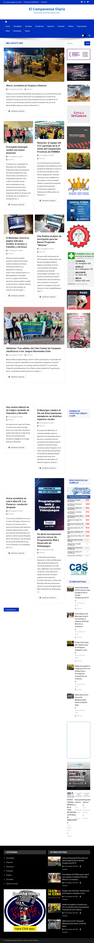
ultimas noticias (12, 884)
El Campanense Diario (47, 9)
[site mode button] (84, 35)
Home (8, 26)
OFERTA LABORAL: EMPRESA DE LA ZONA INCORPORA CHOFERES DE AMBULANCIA (70, 810)
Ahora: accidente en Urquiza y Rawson (26, 85)
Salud (8, 31)
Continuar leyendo (17, 111)
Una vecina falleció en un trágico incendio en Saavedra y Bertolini (17, 410)
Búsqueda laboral (78, 801)
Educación (10, 867)
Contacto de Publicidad (31, 2)
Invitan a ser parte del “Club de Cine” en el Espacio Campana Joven (81, 646)
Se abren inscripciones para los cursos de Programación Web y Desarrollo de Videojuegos (49, 540)
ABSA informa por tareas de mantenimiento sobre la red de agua (81, 700)
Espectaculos (82, 26)
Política (70, 26)
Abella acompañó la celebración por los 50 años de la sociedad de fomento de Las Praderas (82, 672)
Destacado (17, 31)
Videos (27, 31)
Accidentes (40, 26)
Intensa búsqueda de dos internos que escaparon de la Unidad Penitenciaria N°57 (82, 593)
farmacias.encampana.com (81, 283)
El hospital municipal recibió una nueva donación (16, 150)
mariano (29, 89)
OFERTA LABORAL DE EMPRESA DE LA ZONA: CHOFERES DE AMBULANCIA (78, 772)
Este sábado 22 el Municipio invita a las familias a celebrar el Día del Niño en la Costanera (82, 620)
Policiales (28, 26)
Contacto (44, 2)
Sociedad (61, 26)
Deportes (50, 26)
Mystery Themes (44, 940)
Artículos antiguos (13, 610)
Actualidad (17, 26)
